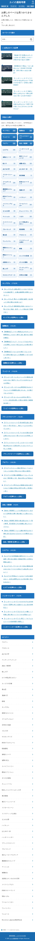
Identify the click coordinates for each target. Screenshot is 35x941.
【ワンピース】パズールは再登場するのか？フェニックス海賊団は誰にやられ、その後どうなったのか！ (18, 390)
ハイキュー (5, 825)
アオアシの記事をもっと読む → (13, 496)
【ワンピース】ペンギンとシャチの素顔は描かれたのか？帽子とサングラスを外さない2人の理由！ (18, 380)
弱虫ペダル (5, 896)
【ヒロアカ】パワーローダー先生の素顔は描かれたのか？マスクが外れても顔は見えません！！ (18, 569)
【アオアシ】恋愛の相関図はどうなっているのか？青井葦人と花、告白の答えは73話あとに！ (18, 478)
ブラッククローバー (8, 843)
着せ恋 (4, 689)
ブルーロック (6, 849)
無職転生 (5, 872)
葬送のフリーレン (8, 772)
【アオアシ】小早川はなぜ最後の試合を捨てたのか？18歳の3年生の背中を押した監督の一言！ (18, 488)
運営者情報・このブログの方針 (17, 935)
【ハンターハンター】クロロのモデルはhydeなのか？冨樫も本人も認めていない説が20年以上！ (18, 604)
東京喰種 (5, 796)
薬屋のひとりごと (8, 713)
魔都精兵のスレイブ (8, 861)
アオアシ (5, 642)
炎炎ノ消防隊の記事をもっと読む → (15, 542)
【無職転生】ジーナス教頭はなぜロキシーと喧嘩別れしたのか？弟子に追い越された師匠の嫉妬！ (18, 334)
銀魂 (3, 701)
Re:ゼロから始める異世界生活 (12, 920)
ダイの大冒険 (6, 778)
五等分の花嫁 (6, 725)
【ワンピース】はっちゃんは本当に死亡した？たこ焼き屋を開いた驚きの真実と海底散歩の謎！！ (18, 400)
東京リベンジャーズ (8, 801)
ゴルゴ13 (5, 731)
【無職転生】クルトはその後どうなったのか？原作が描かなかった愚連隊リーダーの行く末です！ (18, 354)
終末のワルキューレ (8, 742)
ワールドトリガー (8, 902)
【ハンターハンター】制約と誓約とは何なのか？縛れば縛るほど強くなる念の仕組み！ (22, 93)
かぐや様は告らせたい (9, 677)
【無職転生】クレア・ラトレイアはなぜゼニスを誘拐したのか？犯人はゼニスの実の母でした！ (18, 344)
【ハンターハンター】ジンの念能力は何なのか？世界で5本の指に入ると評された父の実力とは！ (23, 105)
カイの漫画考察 (17, 2)
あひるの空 (5, 654)
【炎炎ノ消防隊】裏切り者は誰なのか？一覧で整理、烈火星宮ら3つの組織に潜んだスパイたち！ (18, 523)
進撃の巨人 (5, 760)
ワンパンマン (6, 908)
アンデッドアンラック (9, 660)
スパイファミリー (8, 766)
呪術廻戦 (5, 748)
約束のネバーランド (8, 890)
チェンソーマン (7, 784)
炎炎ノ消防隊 (30, 6)
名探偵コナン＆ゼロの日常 (11, 878)
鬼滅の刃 (5, 695)
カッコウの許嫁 (7, 683)
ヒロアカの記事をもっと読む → (13, 587)
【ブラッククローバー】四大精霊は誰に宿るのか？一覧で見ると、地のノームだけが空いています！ (18, 425)
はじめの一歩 (6, 831)
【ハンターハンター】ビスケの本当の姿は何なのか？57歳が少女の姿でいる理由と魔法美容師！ (23, 81)
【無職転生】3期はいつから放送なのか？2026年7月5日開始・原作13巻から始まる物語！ (23, 69)
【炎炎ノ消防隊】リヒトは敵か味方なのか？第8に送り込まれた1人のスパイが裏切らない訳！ (18, 533)
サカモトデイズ (7, 736)
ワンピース (13, 6)
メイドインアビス (8, 884)
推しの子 (5, 672)
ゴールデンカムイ (8, 719)
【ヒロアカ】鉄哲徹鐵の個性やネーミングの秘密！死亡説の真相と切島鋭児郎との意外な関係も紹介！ (18, 559)
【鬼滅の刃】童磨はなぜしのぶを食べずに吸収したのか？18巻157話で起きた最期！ (22, 57)
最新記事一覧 (4, 6)
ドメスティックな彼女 (9, 813)
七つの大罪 (5, 819)
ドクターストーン (8, 807)
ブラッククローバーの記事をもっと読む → (17, 454)
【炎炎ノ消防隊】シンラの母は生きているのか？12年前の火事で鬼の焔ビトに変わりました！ (18, 513)
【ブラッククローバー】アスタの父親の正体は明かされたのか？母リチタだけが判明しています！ (18, 435)
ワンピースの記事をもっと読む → (14, 408)
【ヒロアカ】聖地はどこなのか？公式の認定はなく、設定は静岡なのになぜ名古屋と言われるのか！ (18, 579)
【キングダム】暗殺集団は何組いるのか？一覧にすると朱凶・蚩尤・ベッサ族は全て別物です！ (18, 309)
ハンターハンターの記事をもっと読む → (16, 627)
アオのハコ (5, 648)
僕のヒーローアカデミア (10, 855)
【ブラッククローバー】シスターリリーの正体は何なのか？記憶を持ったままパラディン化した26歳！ (18, 445)
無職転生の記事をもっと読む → (13, 363)
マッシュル (5, 867)
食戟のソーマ (6, 754)
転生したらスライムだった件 (11, 790)
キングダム (21, 6)
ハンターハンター (8, 837)
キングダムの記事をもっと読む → (14, 317)
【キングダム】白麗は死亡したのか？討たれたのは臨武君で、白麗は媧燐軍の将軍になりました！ (18, 292)
